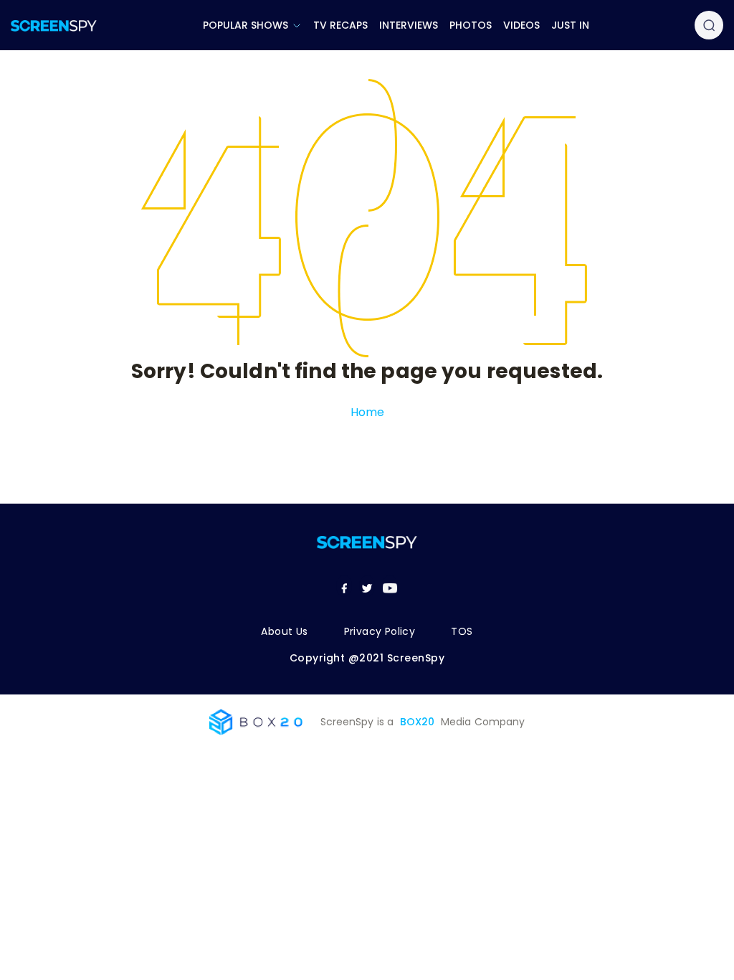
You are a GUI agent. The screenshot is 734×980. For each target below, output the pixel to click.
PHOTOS (470, 25)
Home (367, 412)
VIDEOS (521, 25)
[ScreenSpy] (54, 25)
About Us (284, 631)
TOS (461, 631)
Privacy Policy (380, 631)
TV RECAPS (340, 25)
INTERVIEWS (408, 25)
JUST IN (570, 25)
